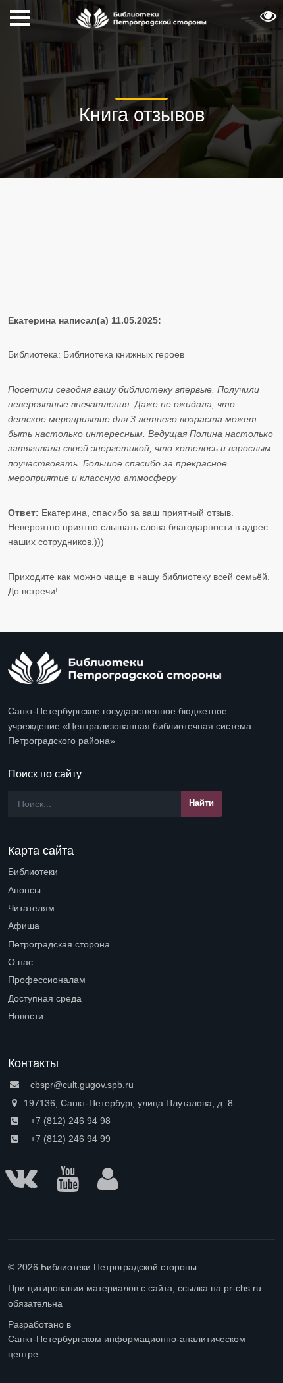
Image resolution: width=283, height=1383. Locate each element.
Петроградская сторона (59, 944)
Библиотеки (33, 871)
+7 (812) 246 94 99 (69, 1138)
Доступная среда (45, 998)
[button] (266, 20)
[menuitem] (141, 871)
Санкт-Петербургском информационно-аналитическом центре (126, 1346)
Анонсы (24, 890)
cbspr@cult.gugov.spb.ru (81, 1084)
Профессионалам (47, 979)
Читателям (31, 908)
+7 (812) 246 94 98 (69, 1120)
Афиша (23, 925)
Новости (25, 1016)
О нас (20, 962)
